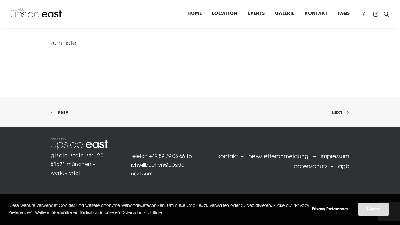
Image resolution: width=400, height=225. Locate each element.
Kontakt (316, 14)
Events (256, 14)
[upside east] (36, 13)
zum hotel (64, 44)
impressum (335, 157)
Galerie (284, 14)
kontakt (228, 157)
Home (195, 14)
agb (343, 167)
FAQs (344, 14)
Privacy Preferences (330, 209)
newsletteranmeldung (278, 157)
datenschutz (311, 167)
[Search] (385, 14)
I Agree (373, 209)
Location (225, 14)
